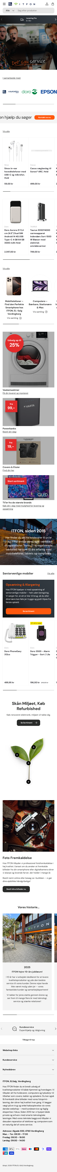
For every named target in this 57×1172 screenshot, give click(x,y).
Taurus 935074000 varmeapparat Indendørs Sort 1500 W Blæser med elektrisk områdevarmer (40, 238)
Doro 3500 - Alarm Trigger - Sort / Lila (40, 653)
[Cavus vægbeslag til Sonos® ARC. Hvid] (41, 150)
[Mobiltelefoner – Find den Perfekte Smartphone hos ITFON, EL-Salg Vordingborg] (14, 286)
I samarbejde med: (12, 78)
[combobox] (28, 10)
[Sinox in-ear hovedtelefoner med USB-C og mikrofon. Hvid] (15, 150)
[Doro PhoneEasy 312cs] (15, 633)
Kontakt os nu (31, 117)
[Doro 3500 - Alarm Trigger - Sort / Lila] (41, 633)
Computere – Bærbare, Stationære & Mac (40, 304)
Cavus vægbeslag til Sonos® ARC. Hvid (40, 170)
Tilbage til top (28, 1040)
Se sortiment (28, 611)
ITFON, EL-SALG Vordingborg (22, 1165)
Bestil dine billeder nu (16, 889)
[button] (53, 4)
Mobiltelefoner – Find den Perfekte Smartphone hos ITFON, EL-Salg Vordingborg (14, 307)
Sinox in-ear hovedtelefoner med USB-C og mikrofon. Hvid (15, 173)
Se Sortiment (26, 723)
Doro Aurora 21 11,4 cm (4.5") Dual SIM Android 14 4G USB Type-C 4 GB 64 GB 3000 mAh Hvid (14, 236)
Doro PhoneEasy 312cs (12, 653)
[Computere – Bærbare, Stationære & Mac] (40, 286)
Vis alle (6, 131)
